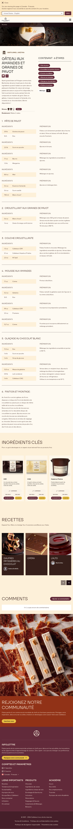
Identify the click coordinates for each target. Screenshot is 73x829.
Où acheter (6, 804)
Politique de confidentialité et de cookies (44, 821)
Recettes (4, 24)
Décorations (29, 798)
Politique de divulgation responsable (27, 825)
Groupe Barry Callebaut (10, 795)
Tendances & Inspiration (10, 787)
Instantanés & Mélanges (33, 804)
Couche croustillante (47, 73)
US (48, 90)
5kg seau (55, 494)
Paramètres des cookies (50, 825)
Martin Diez (59, 563)
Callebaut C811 (17, 249)
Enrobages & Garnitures (33, 792)
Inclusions (28, 795)
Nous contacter (7, 798)
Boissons (28, 807)
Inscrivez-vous (9, 721)
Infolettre (5, 801)
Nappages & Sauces (32, 801)
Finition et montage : (47, 85)
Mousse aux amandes (47, 77)
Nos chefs (52, 787)
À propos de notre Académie (59, 795)
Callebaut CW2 (17, 378)
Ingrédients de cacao (32, 787)
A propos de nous (8, 792)
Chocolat (28, 784)
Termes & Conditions (22, 821)
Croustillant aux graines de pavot (50, 69)
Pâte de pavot (45, 65)
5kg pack (8, 494)
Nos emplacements (55, 789)
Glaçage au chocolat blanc (48, 81)
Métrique (42, 90)
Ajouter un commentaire (60, 599)
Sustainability (6, 789)
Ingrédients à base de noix (34, 789)
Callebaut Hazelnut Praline (21, 253)
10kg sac (17, 494)
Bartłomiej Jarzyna (15, 52)
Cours (51, 784)
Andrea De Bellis (13, 568)
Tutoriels (52, 792)
